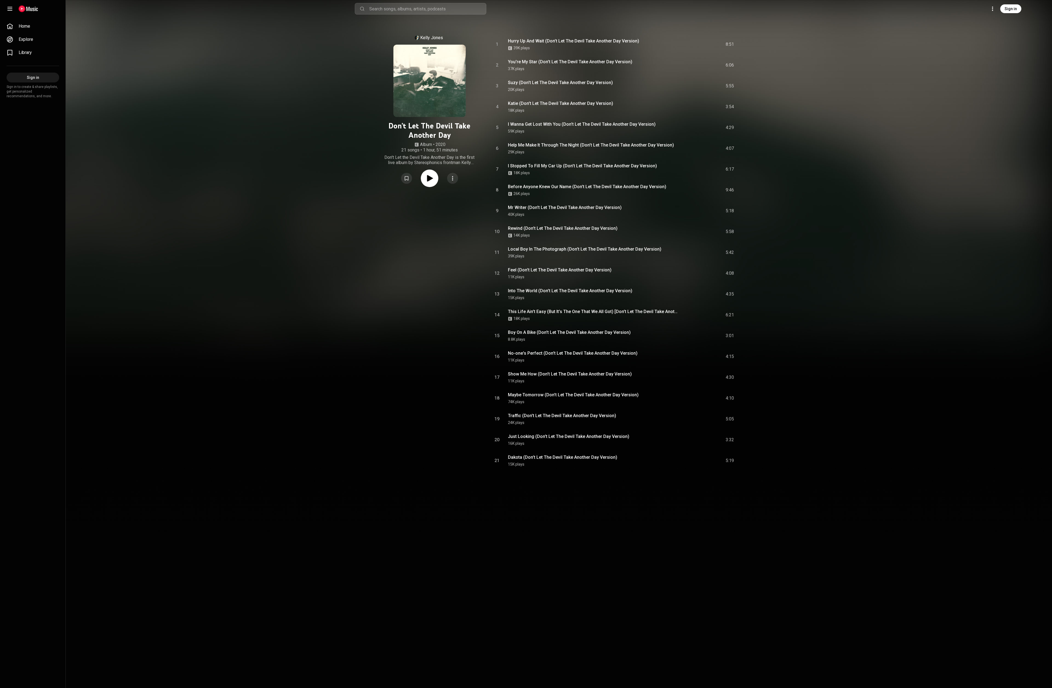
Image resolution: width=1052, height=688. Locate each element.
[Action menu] (452, 178)
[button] (406, 178)
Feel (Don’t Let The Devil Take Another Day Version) (559, 270)
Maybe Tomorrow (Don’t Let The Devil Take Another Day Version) (573, 394)
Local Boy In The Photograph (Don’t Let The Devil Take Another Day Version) (584, 249)
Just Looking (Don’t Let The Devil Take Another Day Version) (568, 436)
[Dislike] (699, 44)
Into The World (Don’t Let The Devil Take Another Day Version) (570, 290)
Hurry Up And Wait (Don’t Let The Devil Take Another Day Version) (573, 41)
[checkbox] (730, 44)
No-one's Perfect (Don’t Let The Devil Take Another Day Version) (573, 353)
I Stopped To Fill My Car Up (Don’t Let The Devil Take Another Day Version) (582, 165)
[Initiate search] (362, 8)
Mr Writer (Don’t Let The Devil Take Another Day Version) (565, 207)
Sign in (1011, 9)
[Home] (28, 8)
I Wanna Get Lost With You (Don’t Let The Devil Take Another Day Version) (582, 124)
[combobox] (427, 8)
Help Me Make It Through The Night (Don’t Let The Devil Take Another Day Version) (591, 145)
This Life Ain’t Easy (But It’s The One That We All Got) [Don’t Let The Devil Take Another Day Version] (594, 311)
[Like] (688, 44)
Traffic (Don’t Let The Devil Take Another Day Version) (562, 415)
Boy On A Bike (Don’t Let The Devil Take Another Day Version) (569, 332)
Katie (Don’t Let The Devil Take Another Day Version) (560, 103)
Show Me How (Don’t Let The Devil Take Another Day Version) (570, 374)
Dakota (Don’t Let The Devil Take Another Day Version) (562, 457)
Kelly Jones (431, 37)
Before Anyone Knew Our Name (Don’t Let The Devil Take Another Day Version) (587, 186)
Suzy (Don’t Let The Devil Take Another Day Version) (560, 82)
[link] (33, 26)
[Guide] (10, 8)
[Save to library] (406, 178)
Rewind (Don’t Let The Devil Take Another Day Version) (563, 228)
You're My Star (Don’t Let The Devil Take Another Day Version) (570, 61)
